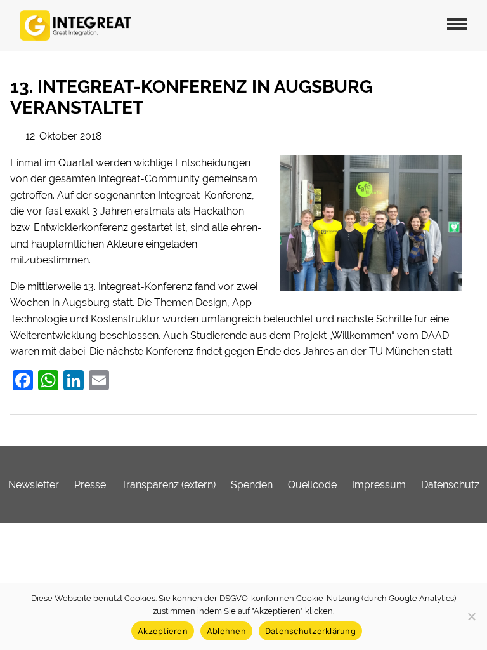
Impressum (379, 485)
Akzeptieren (163, 631)
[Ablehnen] (471, 616)
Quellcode (312, 485)
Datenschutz (450, 485)
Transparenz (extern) (168, 485)
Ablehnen (226, 631)
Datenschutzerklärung (310, 631)
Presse (90, 485)
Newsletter (33, 485)
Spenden (252, 485)
